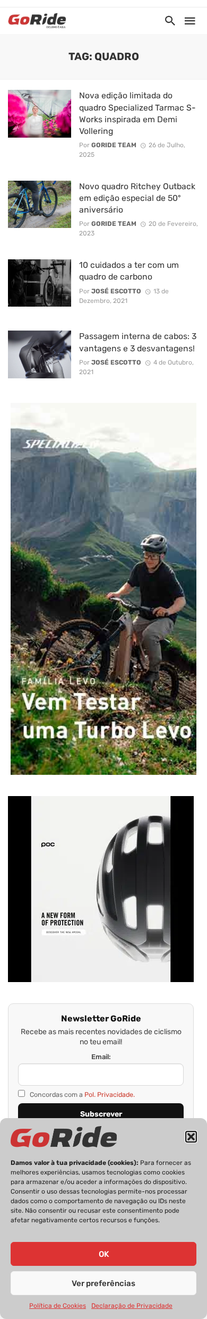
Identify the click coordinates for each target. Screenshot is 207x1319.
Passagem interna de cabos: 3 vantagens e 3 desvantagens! (137, 342)
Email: (101, 1057)
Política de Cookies (57, 1305)
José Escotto (116, 291)
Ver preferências (103, 1283)
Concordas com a (81, 1094)
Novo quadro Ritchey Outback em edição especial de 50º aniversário (137, 198)
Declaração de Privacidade (131, 1305)
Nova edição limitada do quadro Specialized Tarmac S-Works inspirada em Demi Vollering (137, 113)
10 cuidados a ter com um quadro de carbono (129, 271)
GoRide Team (113, 145)
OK (104, 1254)
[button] (191, 1136)
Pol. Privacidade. (109, 1094)
